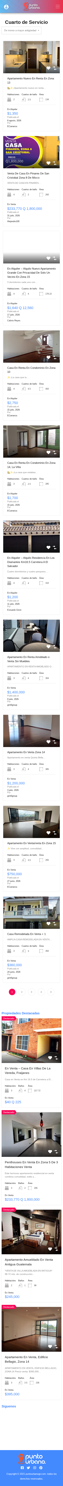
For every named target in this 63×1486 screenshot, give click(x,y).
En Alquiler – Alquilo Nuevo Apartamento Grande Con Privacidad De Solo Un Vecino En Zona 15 (31, 272)
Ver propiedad (31, 67)
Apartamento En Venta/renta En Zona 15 (31, 843)
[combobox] (21, 30)
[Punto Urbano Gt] (31, 9)
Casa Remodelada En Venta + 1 (26, 934)
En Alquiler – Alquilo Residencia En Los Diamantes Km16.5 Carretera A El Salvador (31, 562)
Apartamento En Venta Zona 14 (26, 752)
